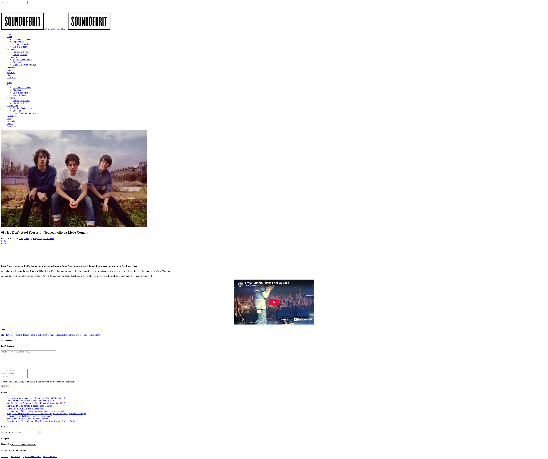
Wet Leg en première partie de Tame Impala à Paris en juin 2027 (36, 403)
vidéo (97, 335)
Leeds (58, 335)
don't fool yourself (14, 335)
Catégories (6, 444)
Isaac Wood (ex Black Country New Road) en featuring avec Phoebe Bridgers (42, 421)
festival (26, 335)
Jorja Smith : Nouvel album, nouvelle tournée (27, 418)
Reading (83, 335)
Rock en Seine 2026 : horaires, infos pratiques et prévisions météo (36, 411)
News (26, 238)
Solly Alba (37, 238)
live (77, 335)
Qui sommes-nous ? (32, 456)
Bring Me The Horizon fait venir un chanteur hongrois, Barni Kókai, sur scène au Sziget (46, 413)
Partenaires (15, 456)
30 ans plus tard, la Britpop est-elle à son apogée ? (29, 416)
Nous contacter (50, 456)
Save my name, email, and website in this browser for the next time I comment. (39, 381)
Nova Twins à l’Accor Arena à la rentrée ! (26, 408)
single (91, 335)
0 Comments (48, 238)
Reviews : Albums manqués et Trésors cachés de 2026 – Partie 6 (36, 398)
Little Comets (68, 335)
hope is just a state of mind (43, 335)
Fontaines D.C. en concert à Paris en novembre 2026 (30, 400)
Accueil (4, 456)
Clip (21, 238)
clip (2, 335)
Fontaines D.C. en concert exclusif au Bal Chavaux (30, 406)
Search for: (6, 432)
